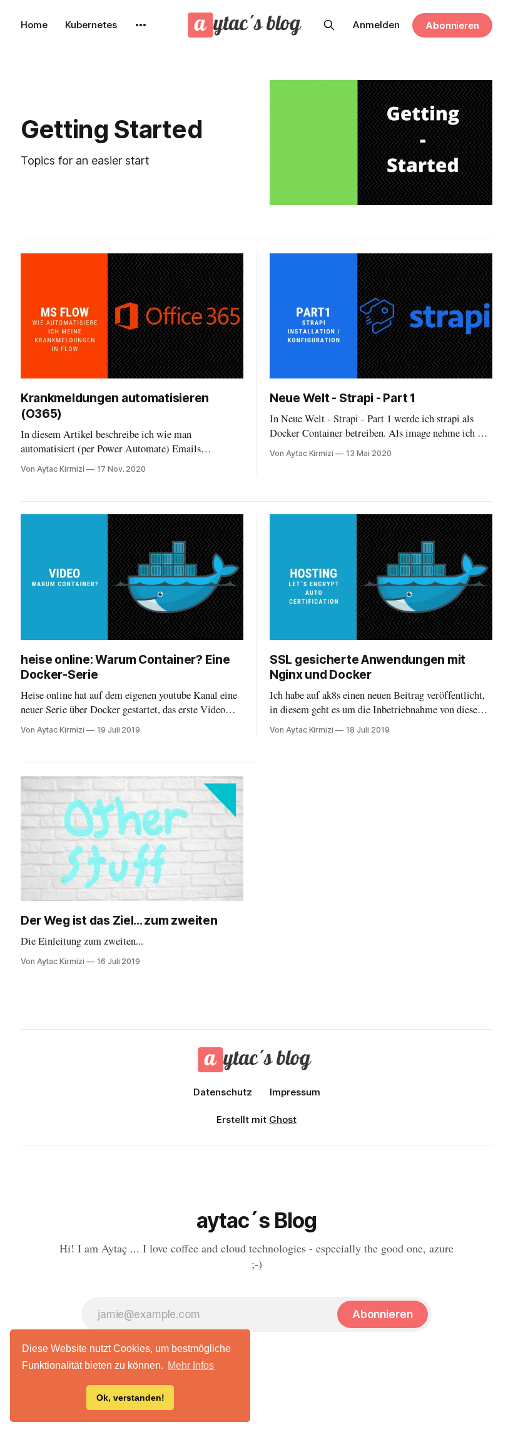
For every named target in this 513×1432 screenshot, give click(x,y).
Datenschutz (222, 1092)
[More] (141, 25)
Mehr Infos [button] (191, 1365)
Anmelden (376, 25)
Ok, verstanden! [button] (130, 1398)
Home (34, 25)
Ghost (283, 1119)
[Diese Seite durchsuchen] (329, 25)
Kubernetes (91, 25)
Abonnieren (452, 25)
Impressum (295, 1092)
